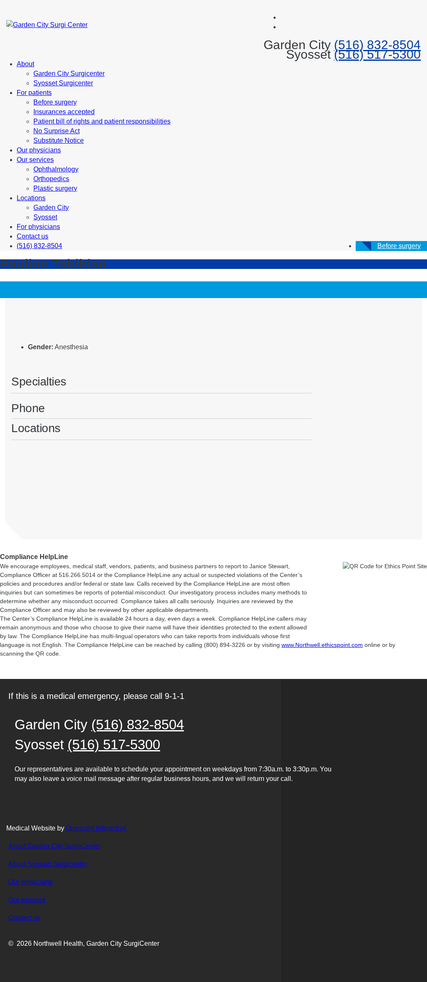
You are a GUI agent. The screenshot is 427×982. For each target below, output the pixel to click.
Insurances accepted (64, 111)
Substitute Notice (58, 140)
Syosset (45, 217)
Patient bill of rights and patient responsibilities (102, 121)
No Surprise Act (56, 130)
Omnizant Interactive (96, 828)
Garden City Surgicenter (69, 73)
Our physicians (39, 150)
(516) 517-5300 (377, 54)
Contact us (32, 236)
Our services (35, 159)
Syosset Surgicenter (63, 83)
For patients (34, 92)
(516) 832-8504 (377, 45)
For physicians (38, 226)
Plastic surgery (55, 188)
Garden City (51, 207)
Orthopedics (51, 178)
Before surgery (55, 102)
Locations (31, 197)
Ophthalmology (55, 169)
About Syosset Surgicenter (47, 864)
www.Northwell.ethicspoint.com (322, 644)
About (25, 63)
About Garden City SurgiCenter (54, 846)
